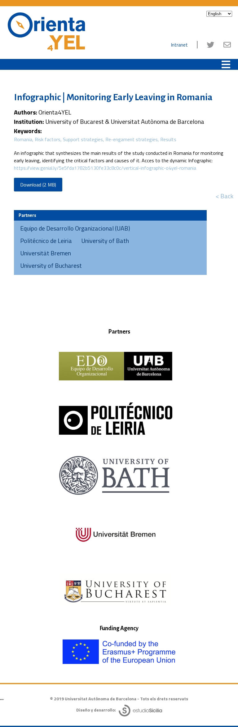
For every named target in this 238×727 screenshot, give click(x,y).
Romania (23, 139)
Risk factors (47, 139)
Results (168, 139)
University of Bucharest (51, 265)
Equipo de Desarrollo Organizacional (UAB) (75, 228)
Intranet (179, 44)
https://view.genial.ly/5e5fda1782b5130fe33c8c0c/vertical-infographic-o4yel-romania (105, 168)
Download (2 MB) (38, 184)
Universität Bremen (45, 253)
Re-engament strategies (131, 139)
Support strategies (83, 139)
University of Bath (105, 240)
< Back (224, 196)
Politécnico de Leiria (46, 240)
